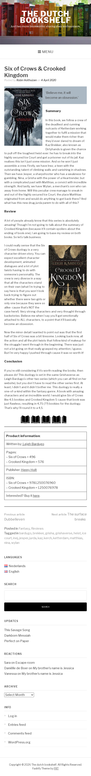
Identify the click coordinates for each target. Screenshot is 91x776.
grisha (49, 533)
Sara (7, 663)
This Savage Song (17, 630)
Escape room (25, 663)
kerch (48, 538)
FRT (56, 768)
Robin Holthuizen (27, 80)
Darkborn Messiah (17, 635)
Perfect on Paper (16, 641)
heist (77, 533)
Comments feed (20, 733)
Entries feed (17, 725)
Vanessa (10, 674)
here (36, 496)
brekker (38, 533)
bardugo (25, 533)
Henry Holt (29, 470)
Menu (47, 52)
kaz (40, 538)
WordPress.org (19, 742)
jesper (23, 538)
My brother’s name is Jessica (53, 668)
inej (15, 538)
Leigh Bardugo (33, 444)
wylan (15, 543)
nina (7, 543)
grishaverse (63, 533)
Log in (12, 716)
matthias (76, 538)
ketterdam (61, 538)
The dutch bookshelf (45, 17)
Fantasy (24, 528)
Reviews (37, 528)
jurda (32, 538)
